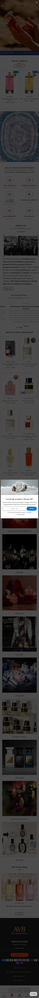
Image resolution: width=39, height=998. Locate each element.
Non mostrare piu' (21, 514)
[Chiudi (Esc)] (36, 2)
